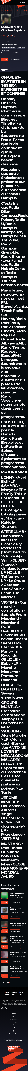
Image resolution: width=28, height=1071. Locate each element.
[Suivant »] (7, 982)
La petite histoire (13, 1028)
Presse (13, 1016)
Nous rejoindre (13, 1031)
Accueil (3, 10)
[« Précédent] (3, 982)
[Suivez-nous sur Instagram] (5, 1008)
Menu (23, 2)
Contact (13, 1013)
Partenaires (13, 1019)
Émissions (10, 10)
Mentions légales (13, 1022)
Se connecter (13, 1034)
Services (13, 1025)
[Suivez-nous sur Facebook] (2, 1008)
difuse (20, 1040)
